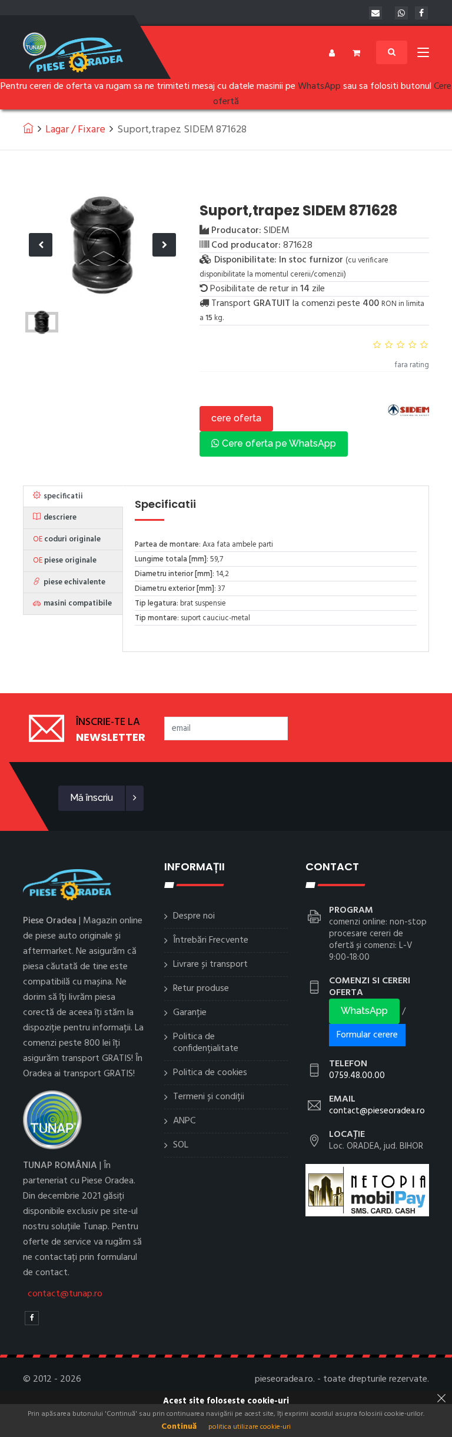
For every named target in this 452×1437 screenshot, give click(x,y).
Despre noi (194, 916)
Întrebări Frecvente (210, 940)
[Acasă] (28, 127)
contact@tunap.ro (65, 1294)
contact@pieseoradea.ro (377, 1111)
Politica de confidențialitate (205, 1042)
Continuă (179, 1426)
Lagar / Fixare (75, 129)
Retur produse (201, 988)
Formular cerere (367, 1035)
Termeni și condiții (208, 1097)
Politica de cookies (210, 1072)
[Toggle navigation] (423, 55)
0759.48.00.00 (357, 1076)
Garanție (190, 1012)
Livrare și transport (210, 964)
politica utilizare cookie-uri (249, 1427)
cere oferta (236, 418)
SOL (180, 1145)
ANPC (184, 1121)
